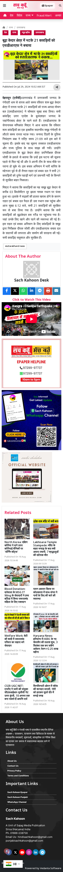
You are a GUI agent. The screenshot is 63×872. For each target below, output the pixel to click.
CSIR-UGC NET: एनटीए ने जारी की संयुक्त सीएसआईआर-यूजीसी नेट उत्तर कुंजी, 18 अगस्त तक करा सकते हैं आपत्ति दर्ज (17, 692)
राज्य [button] (28, 16)
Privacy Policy (14, 770)
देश (11, 16)
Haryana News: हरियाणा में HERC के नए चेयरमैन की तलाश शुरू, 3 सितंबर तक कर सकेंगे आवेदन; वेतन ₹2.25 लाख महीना (45, 644)
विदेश (19, 16)
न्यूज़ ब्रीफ (26, 32)
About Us (12, 761)
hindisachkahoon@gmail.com (35, 836)
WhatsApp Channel (16, 802)
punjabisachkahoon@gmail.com (24, 840)
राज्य (11, 27)
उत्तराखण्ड (21, 27)
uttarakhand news (16, 246)
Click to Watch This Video (31, 300)
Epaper (48, 5)
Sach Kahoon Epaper (17, 792)
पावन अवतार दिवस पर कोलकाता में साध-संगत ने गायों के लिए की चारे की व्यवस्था (45, 594)
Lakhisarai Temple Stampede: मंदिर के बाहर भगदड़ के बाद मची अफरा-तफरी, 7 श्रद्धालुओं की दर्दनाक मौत (45, 549)
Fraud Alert (44, 16)
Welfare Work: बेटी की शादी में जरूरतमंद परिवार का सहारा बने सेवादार (16, 641)
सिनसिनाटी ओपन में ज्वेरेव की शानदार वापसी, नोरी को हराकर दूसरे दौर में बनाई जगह (45, 691)
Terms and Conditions (18, 775)
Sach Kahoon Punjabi (17, 797)
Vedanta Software (50, 868)
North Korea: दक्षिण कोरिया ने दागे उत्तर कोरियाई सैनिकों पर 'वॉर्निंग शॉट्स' (16, 547)
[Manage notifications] (6, 851)
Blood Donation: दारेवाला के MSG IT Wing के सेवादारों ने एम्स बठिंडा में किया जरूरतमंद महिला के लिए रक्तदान (17, 595)
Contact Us (12, 766)
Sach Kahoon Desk (31, 280)
